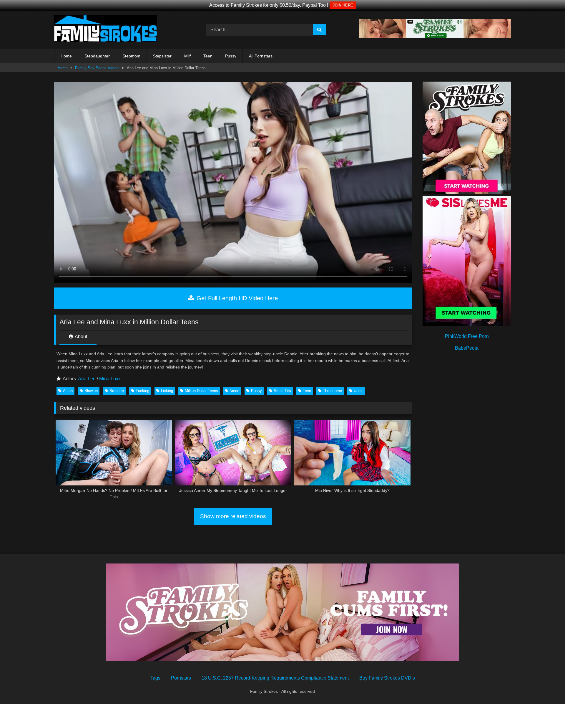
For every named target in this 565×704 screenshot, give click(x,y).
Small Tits (282, 391)
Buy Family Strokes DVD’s (387, 677)
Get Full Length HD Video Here (236, 298)
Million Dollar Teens (201, 391)
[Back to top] (546, 686)
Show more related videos (233, 516)
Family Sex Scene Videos (97, 68)
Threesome (332, 391)
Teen (207, 56)
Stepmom (131, 56)
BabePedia (466, 348)
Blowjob (91, 391)
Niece (234, 391)
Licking (167, 391)
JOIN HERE (343, 5)
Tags (155, 677)
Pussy (230, 56)
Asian (68, 391)
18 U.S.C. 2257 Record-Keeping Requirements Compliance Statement (275, 677)
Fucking (142, 391)
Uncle (358, 391)
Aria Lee (87, 378)
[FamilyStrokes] (105, 29)
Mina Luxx (110, 378)
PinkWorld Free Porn (467, 336)
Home (66, 56)
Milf (187, 56)
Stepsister (162, 56)
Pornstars (181, 677)
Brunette (116, 391)
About (80, 336)
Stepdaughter (97, 56)
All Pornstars (260, 56)
